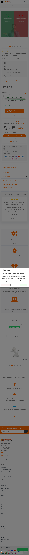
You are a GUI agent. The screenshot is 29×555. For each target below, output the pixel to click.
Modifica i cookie (6, 285)
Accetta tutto (24, 285)
